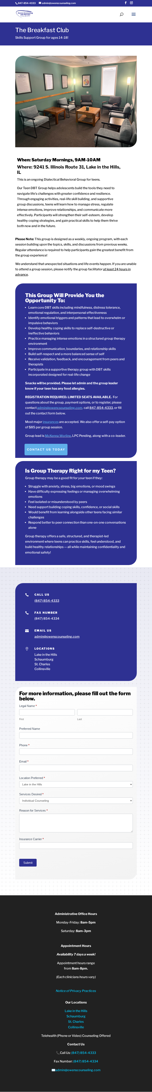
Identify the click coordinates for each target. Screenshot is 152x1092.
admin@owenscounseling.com (57, 636)
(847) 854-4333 (46, 601)
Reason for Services (33, 810)
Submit (27, 862)
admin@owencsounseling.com (59, 408)
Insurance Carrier (31, 839)
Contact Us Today (46, 449)
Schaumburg (76, 1016)
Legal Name (28, 706)
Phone (24, 745)
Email (23, 761)
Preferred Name (29, 728)
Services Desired (31, 794)
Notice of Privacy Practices (76, 991)
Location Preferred (32, 778)
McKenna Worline (58, 436)
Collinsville (76, 1027)
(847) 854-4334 (46, 618)
